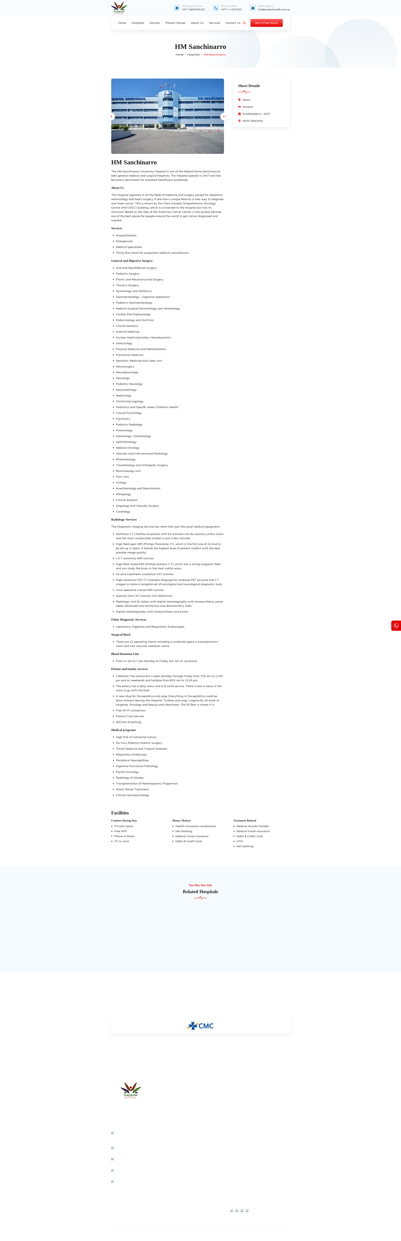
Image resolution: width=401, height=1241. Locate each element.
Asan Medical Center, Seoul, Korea (238, 1146)
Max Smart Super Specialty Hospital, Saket (239, 1098)
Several (248, 106)
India (193, 1175)
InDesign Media (269, 1234)
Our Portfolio (197, 1127)
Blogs (193, 1121)
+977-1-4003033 (231, 9)
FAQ (192, 1143)
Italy (192, 1181)
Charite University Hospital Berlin (238, 1111)
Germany (195, 1170)
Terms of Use (278, 1089)
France (194, 1159)
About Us (195, 1095)
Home (180, 54)
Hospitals (193, 54)
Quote (193, 1111)
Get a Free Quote (266, 23)
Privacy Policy (198, 1132)
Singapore (196, 1213)
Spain (246, 99)
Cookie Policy (278, 1100)
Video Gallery (198, 1116)
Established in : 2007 (256, 113)
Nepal (193, 1186)
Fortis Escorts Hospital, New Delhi (238, 1159)
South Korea (197, 1165)
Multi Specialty (253, 120)
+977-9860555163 (193, 9)
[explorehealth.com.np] (131, 1090)
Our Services (197, 1100)
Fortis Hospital (238, 1089)
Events (194, 1137)
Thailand (195, 1202)
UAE (193, 1207)
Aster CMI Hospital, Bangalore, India (239, 1133)
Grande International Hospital (237, 1190)
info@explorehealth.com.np (274, 9)
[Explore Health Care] (119, 8)
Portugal (195, 1191)
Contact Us (196, 1105)
